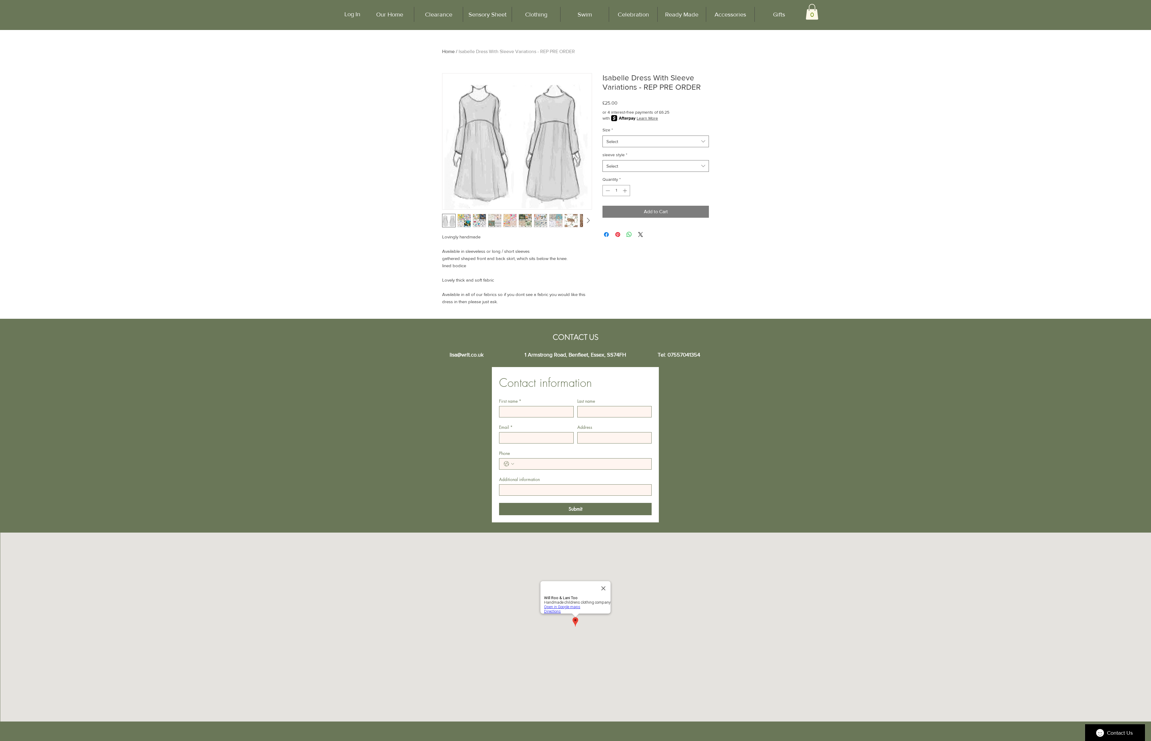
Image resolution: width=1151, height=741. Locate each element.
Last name (586, 401)
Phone (504, 453)
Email (506, 427)
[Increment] (625, 190)
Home (448, 51)
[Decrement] (607, 190)
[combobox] (655, 141)
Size (607, 129)
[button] (812, 12)
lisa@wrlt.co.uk (466, 355)
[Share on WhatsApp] (629, 234)
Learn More (647, 118)
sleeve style (614, 154)
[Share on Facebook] (606, 234)
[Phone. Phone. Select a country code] (509, 464)
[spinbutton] (616, 190)
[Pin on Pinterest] (617, 234)
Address (584, 427)
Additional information (519, 479)
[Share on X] (640, 234)
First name (510, 401)
